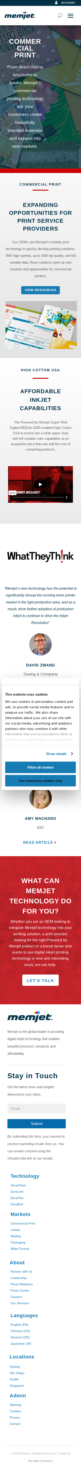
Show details (56, 754)
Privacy (15, 1417)
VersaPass (18, 1185)
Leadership (19, 1278)
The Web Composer (40, 1461)
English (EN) (19, 1324)
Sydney (15, 1366)
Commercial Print (23, 1223)
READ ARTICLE (38, 842)
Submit (37, 1124)
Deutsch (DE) (20, 1337)
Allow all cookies (40, 767)
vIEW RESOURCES (40, 290)
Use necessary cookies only (40, 781)
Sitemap (15, 1405)
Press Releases (22, 1284)
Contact (15, 1424)
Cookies (15, 1411)
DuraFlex (17, 1198)
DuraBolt (17, 1204)
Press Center (20, 1290)
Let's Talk (40, 980)
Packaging (18, 1242)
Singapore (17, 1385)
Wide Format (20, 1249)
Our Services (20, 1303)
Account (68, 2)
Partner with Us (21, 1271)
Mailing (16, 1236)
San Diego (17, 1373)
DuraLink (17, 1191)
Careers (16, 1297)
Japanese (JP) (21, 1343)
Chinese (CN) (20, 1331)
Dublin (14, 1379)
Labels (15, 1230)
